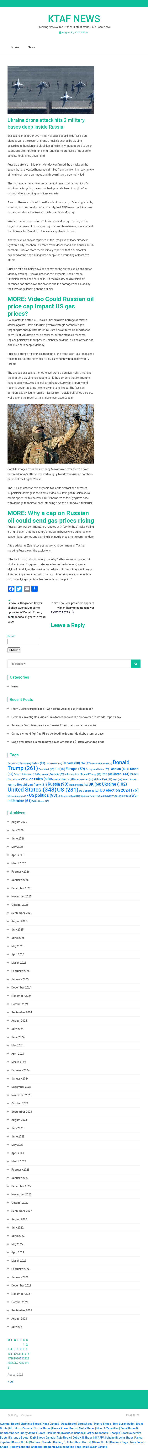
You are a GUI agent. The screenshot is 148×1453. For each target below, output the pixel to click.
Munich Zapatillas (107, 1428)
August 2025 (19, 921)
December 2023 (21, 1086)
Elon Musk (46, 769)
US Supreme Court (69, 796)
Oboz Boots (68, 1423)
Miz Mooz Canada (20, 1428)
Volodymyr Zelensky (116, 795)
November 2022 (21, 1194)
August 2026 (19, 822)
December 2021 (21, 1285)
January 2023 (20, 1177)
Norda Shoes (42, 1428)
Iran (108, 774)
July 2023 (17, 1128)
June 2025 (17, 937)
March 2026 (18, 863)
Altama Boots (100, 1442)
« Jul (10, 1381)
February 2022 (20, 1269)
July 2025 (17, 929)
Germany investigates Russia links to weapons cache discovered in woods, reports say (66, 717)
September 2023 (21, 1111)
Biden (38, 763)
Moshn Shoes (125, 1437)
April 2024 (17, 1053)
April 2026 (17, 855)
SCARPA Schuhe (104, 1437)
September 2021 (21, 1310)
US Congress (89, 790)
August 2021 (19, 1318)
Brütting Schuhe (63, 1442)
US (67, 790)
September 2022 (21, 1211)
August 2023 (19, 1120)
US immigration (18, 796)
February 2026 (20, 871)
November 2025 (21, 896)
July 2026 (17, 830)
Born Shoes (84, 1423)
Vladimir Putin (90, 796)
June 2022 (17, 1235)
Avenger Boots (9, 1423)
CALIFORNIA (54, 763)
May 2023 (17, 1144)
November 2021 (21, 1293)
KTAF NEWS (74, 18)
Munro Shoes (102, 1423)
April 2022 (17, 1252)
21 (21, 1358)
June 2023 (17, 1136)
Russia (58, 784)
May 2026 (17, 846)
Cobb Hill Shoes (82, 1437)
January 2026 (20, 879)
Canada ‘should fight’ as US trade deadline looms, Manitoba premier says (57, 733)
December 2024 (21, 987)
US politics (43, 795)
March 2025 (18, 962)
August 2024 (19, 1020)
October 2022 (19, 1202)
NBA (127, 779)
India (59, 774)
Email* (12, 636)
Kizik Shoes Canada (43, 1437)
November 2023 (21, 1095)
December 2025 (21, 888)
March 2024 (18, 1062)
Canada (71, 763)
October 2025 (19, 904)
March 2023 (18, 1161)
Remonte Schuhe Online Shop (62, 1446)
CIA (86, 763)
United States (32, 789)
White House (40, 801)
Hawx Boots (82, 1442)
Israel (121, 774)
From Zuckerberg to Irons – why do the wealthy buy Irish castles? (52, 708)
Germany (45, 774)
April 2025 (17, 954)
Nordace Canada (73, 1433)
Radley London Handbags (26, 1446)
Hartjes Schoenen (96, 1433)
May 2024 (17, 1045)
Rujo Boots (64, 1437)
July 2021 (17, 1326)
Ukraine (114, 784)
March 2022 (18, 1260)
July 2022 (17, 1227)
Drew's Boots (20, 1442)
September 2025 (21, 913)
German (30, 774)
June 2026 (17, 838)
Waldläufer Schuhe (95, 1446)
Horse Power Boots (64, 1428)
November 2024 (21, 995)
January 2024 (20, 1078)
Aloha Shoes (87, 1428)
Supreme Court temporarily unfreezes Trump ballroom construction (54, 725)
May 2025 (17, 946)
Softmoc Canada (40, 1442)
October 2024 (19, 1004)
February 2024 (20, 1070)
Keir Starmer (84, 779)
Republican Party (32, 784)
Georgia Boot (118, 1433)
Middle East (103, 779)
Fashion (118, 769)
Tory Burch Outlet (124, 1423)
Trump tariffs (78, 784)
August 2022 (19, 1219)
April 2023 (17, 1153)
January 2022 (20, 1277)
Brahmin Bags (119, 1442)
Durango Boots (18, 1437)
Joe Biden (38, 779)
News (31, 47)
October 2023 (19, 1103)
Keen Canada (51, 1423)
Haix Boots (54, 1433)
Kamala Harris (62, 779)
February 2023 (20, 1169)
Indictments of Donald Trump (83, 774)
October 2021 (19, 1302)
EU (60, 769)
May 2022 (17, 1244)
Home (15, 47)
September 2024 (21, 1012)
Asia (26, 763)
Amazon (15, 763)
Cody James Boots (33, 1433)
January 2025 (20, 979)
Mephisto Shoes (30, 1423)
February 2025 (20, 971)
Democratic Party (101, 763)
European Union (97, 769)
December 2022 (21, 1186)
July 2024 (17, 1028)
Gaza (19, 774)
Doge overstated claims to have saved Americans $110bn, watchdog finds (57, 741)
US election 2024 (119, 790)
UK (95, 784)
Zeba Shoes (127, 1428)
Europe (75, 769)
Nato (117, 779)
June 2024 (17, 1037)
